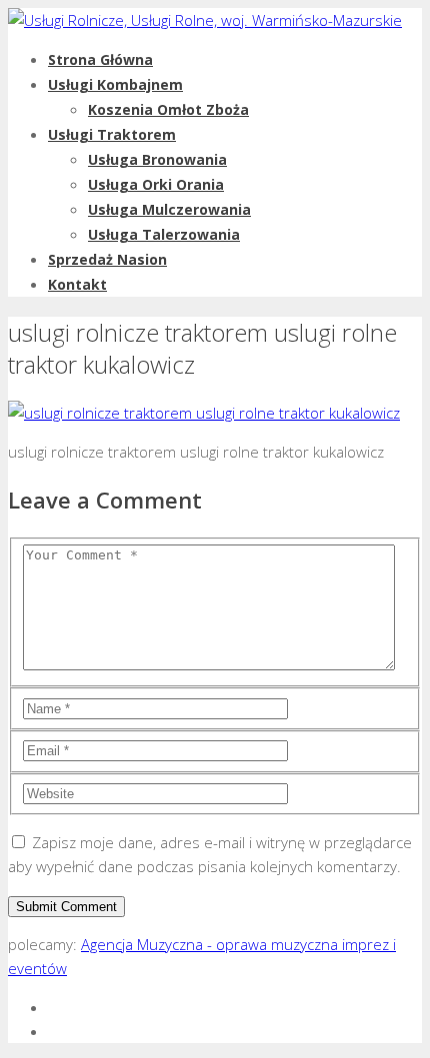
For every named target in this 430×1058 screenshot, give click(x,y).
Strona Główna (100, 59)
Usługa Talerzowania (164, 234)
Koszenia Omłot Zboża (168, 109)
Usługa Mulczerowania (169, 209)
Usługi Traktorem (112, 134)
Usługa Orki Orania (156, 184)
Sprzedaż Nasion (107, 259)
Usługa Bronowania (157, 159)
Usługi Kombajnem (115, 84)
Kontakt (77, 284)
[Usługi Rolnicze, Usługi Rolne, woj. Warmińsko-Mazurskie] (205, 20)
